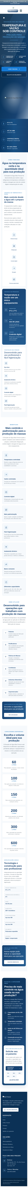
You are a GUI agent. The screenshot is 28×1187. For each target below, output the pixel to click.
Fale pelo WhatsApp (12, 1109)
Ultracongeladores (7, 1141)
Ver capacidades (14, 714)
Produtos (5, 1125)
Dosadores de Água (8, 1150)
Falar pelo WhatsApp (14, 1068)
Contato (5, 1128)
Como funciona (13, 69)
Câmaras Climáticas (8, 1144)
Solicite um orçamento (14, 74)
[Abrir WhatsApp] (24, 1183)
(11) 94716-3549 (14, 1080)
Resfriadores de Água (8, 1147)
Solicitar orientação (14, 962)
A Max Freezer (6, 1122)
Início (4, 1119)
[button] (21, 10)
